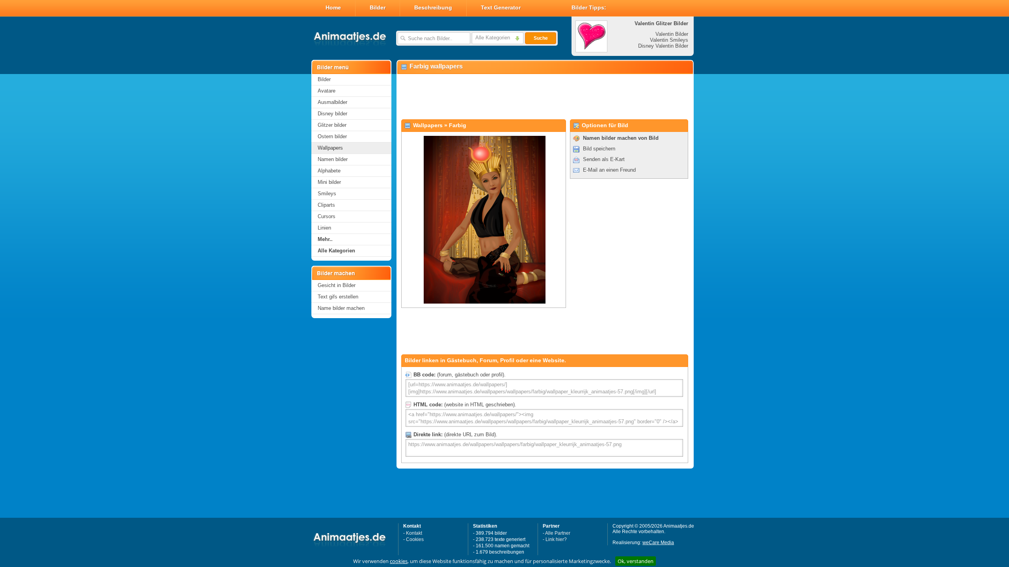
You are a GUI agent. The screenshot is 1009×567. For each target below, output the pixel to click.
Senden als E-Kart (604, 159)
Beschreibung (433, 7)
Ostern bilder (332, 136)
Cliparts (326, 205)
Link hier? (556, 539)
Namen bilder (333, 159)
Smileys (327, 193)
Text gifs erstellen (338, 297)
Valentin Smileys (669, 40)
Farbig (457, 125)
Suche (541, 38)
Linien (324, 228)
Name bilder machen (341, 308)
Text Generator (501, 7)
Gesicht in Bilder (337, 285)
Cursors (326, 216)
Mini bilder (329, 182)
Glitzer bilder (332, 125)
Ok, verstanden (635, 561)
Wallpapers (330, 148)
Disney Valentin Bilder (663, 46)
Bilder (377, 7)
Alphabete (329, 171)
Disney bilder (332, 114)
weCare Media (658, 542)
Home (333, 7)
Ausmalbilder (332, 102)
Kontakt (414, 533)
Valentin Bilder (671, 34)
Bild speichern (599, 149)
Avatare (326, 91)
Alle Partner (557, 533)
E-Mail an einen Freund (609, 170)
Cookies (415, 539)
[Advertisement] (544, 97)
